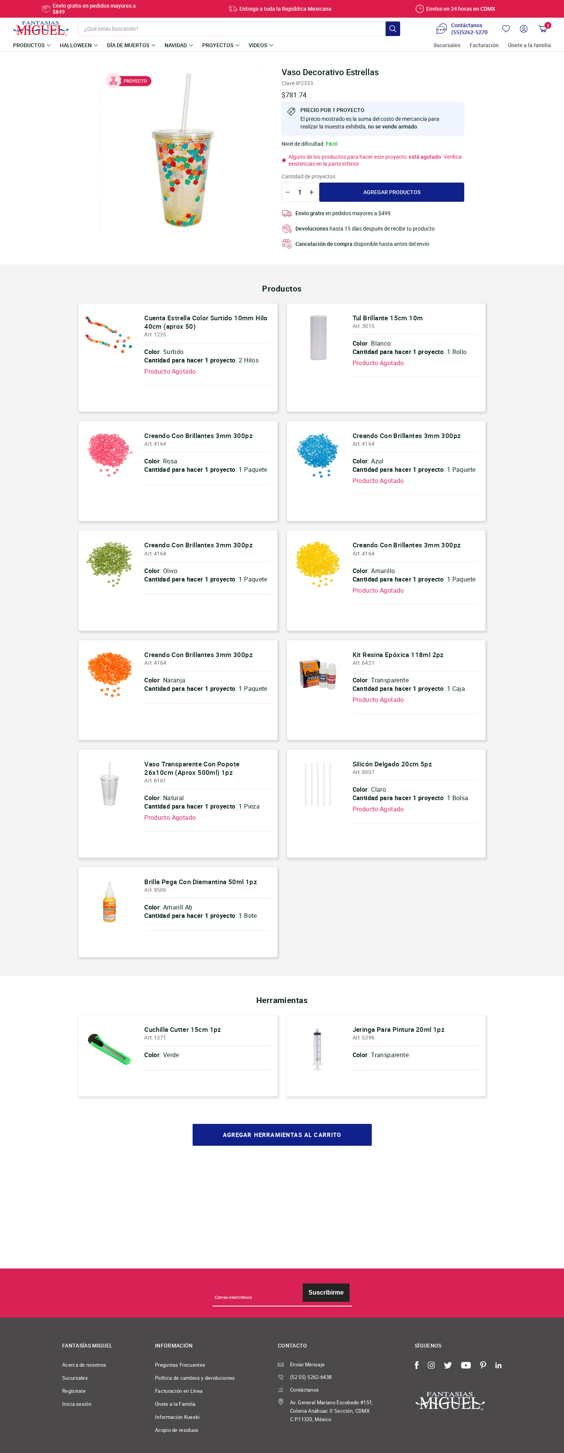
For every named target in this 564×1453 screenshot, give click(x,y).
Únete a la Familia (175, 1403)
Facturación (484, 45)
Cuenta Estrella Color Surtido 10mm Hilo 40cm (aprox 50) (206, 322)
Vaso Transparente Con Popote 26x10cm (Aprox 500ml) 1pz (191, 768)
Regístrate (74, 1390)
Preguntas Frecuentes (180, 1364)
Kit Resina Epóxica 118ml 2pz (398, 654)
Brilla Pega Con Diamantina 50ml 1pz (200, 881)
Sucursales (447, 45)
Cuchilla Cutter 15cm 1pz (182, 1029)
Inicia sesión (76, 1403)
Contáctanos (304, 1389)
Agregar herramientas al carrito (282, 1134)
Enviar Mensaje (307, 1364)
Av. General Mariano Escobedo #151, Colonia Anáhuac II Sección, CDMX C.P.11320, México (331, 1411)
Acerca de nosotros (84, 1364)
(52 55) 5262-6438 (310, 1377)
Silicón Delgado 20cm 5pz (392, 763)
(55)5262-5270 (469, 32)
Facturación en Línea (179, 1390)
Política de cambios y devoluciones (195, 1377)
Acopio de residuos (177, 1430)
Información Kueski (177, 1416)
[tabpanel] (183, 150)
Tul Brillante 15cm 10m (388, 317)
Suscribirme (326, 1292)
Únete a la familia (529, 45)
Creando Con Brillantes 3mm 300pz (198, 435)
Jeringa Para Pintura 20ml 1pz (399, 1029)
